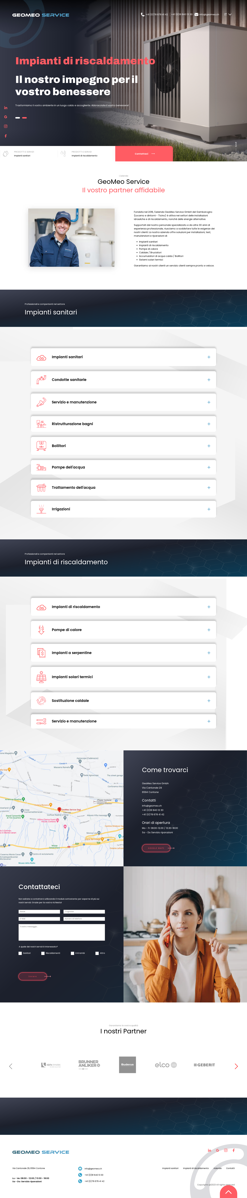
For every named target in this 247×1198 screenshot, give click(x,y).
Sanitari (27, 953)
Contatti (230, 1168)
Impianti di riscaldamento (196, 1168)
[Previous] (12, 1066)
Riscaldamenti (53, 953)
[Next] (235, 1066)
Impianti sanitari (170, 1168)
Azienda (218, 1168)
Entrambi (80, 953)
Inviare (33, 976)
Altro (102, 953)
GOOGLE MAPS (156, 848)
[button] (17, 111)
